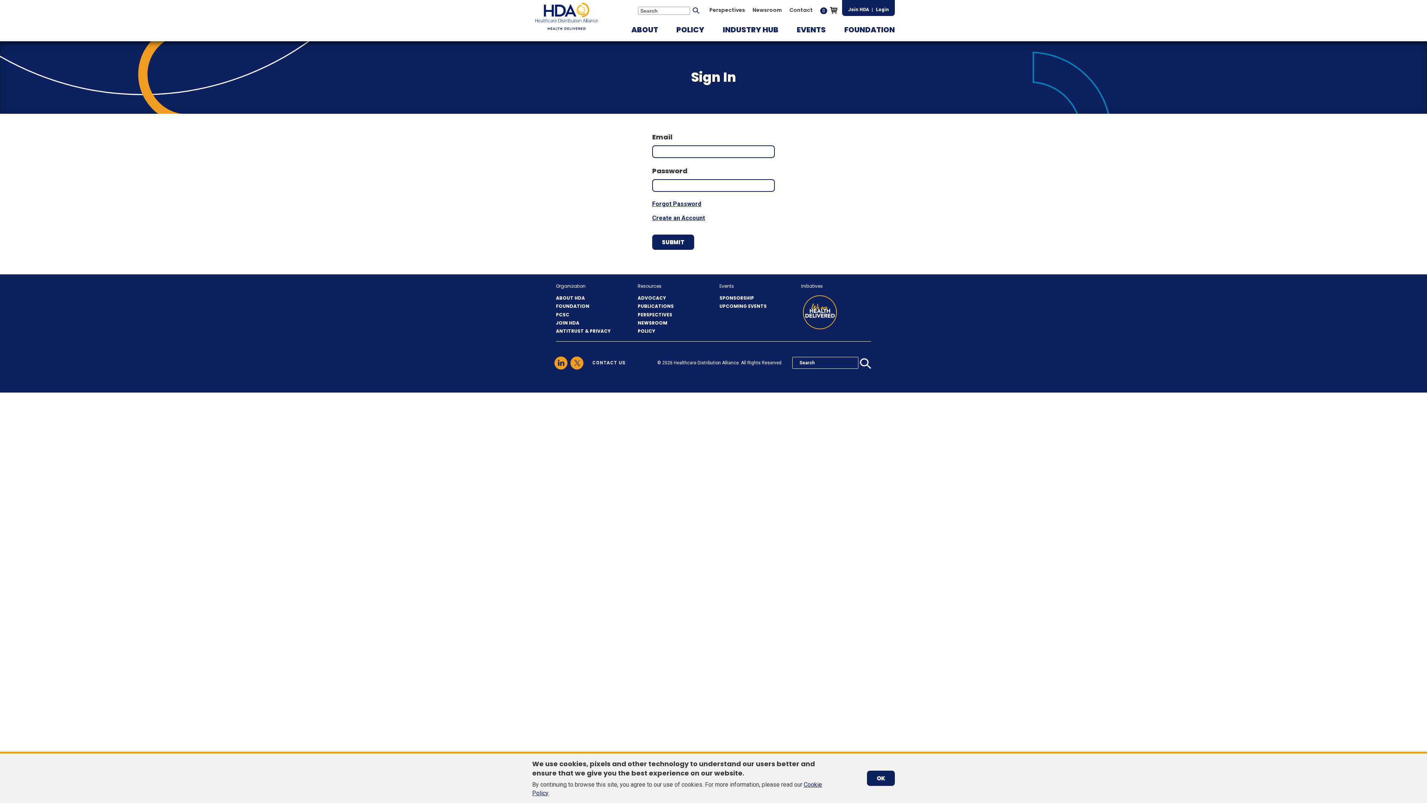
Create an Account (678, 218)
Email (662, 137)
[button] (644, 29)
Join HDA (858, 9)
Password (669, 170)
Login (882, 9)
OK (881, 778)
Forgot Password (676, 203)
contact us (608, 362)
